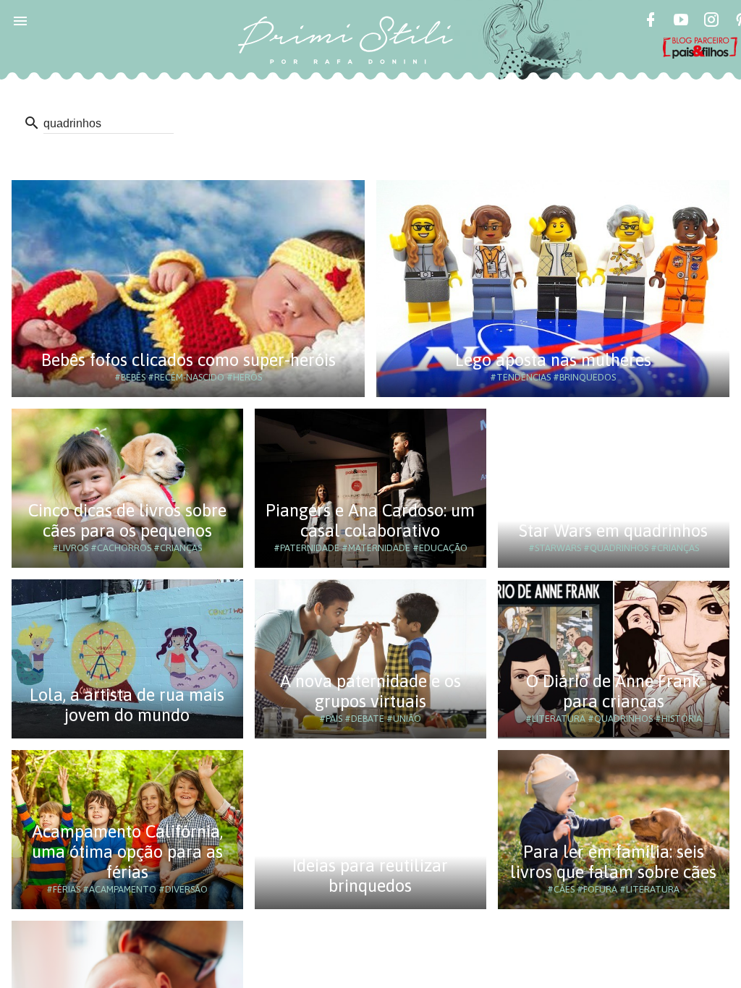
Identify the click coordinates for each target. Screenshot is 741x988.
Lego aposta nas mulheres (553, 360)
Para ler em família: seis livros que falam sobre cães (613, 862)
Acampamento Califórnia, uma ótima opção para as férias (127, 852)
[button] (20, 20)
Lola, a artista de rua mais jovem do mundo (127, 705)
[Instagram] (711, 21)
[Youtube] (681, 21)
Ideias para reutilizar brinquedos (370, 875)
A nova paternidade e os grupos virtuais (370, 691)
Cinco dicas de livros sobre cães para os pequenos (127, 520)
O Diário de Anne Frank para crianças (613, 691)
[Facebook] (650, 21)
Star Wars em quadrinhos (613, 530)
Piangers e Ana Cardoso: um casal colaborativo (370, 520)
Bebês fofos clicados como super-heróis (188, 360)
